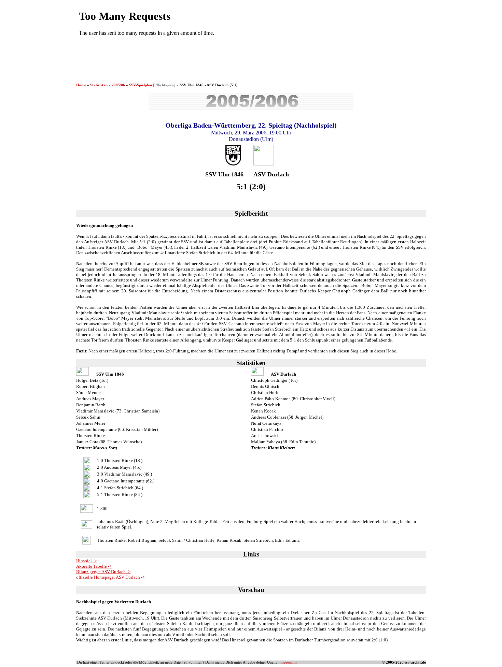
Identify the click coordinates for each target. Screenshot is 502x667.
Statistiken (99, 85)
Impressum (288, 662)
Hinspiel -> (86, 560)
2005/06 (118, 85)
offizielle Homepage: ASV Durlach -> (110, 577)
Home (81, 85)
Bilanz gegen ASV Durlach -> (103, 571)
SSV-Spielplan (152, 85)
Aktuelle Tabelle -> (94, 566)
